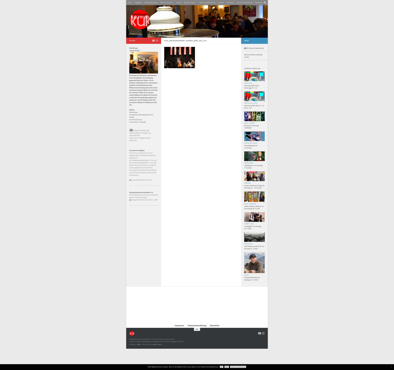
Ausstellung (248, 83)
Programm (138, 2)
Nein (226, 367)
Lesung (246, 275)
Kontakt (221, 2)
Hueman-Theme (157, 344)
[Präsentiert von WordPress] (139, 344)
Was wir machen (166, 2)
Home (130, 2)
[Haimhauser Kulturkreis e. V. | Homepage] (139, 20)
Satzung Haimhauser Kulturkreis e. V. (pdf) (144, 200)
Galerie (178, 2)
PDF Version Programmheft (255, 48)
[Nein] (391, 367)
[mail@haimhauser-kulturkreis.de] (153, 40)
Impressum (230, 2)
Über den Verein (189, 2)
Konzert (252, 123)
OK (222, 367)
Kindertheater (248, 163)
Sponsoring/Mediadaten (207, 2)
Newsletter (259, 2)
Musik (252, 224)
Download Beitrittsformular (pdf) (141, 180)
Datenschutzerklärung (244, 2)
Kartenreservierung (151, 2)
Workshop (247, 183)
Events (255, 103)
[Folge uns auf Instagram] (157, 40)
